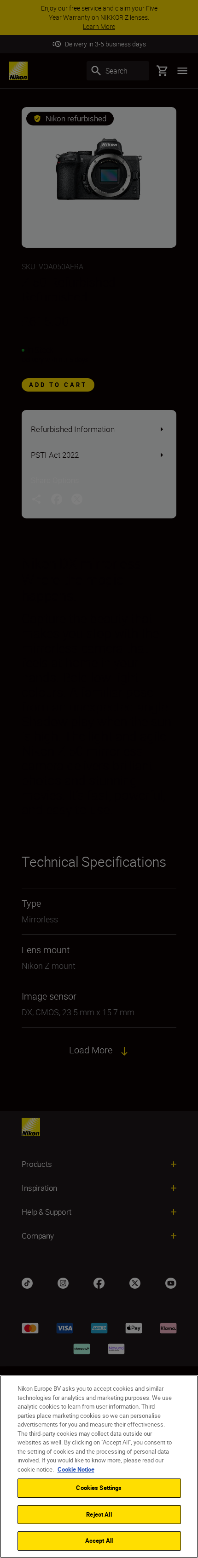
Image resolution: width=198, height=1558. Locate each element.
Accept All (99, 1540)
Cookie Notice (76, 1469)
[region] (99, 1466)
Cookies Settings (99, 1488)
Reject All (98, 1514)
